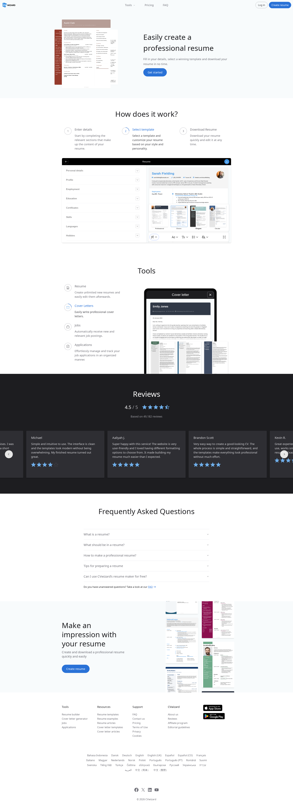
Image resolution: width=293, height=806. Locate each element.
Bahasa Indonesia (97, 755)
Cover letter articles (108, 731)
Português (155, 760)
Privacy (136, 731)
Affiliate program (178, 723)
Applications (69, 727)
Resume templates (108, 714)
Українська (189, 765)
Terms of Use (140, 727)
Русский (174, 765)
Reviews (172, 718)
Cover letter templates (110, 727)
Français (201, 755)
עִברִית (202, 765)
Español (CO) (185, 755)
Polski (142, 760)
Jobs (64, 723)
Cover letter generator (75, 718)
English (140, 755)
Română (191, 760)
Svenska (92, 765)
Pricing (149, 5)
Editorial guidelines (179, 727)
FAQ (165, 5)
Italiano (90, 760)
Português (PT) (174, 760)
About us (173, 714)
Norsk (131, 760)
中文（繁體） (161, 770)
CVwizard (150, 799)
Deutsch (127, 755)
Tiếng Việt (106, 765)
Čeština (131, 765)
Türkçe (119, 765)
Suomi (203, 760)
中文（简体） (142, 770)
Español (169, 755)
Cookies (137, 735)
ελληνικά (144, 765)
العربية (128, 770)
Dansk (115, 755)
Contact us (138, 718)
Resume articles (106, 723)
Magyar (103, 760)
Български (159, 765)
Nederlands (118, 760)
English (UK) (154, 755)
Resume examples (107, 718)
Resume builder (71, 714)
